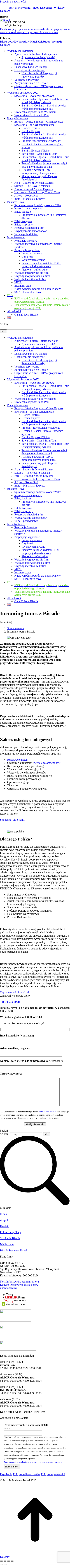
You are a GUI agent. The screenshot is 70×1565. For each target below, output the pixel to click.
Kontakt (4, 1226)
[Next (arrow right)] (5, 1564)
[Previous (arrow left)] (1, 1564)
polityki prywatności (48, 1111)
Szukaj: (4, 1133)
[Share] (5, 1561)
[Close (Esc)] (1, 1561)
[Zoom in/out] (12, 1561)
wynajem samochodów (47, 762)
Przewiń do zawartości (13, 1)
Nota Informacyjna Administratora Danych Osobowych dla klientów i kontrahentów (19, 1284)
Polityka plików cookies (26, 1474)
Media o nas (7, 1244)
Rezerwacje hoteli (17, 759)
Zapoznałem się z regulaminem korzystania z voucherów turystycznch (33, 1462)
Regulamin (6, 1474)
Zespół (4, 1220)
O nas (3, 1214)
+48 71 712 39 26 (14, 22)
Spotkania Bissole (10, 1238)
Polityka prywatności (53, 1474)
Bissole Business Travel (13, 1250)
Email (7, 1428)
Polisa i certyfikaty (10, 1232)
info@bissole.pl (13, 25)
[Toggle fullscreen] (8, 1561)
